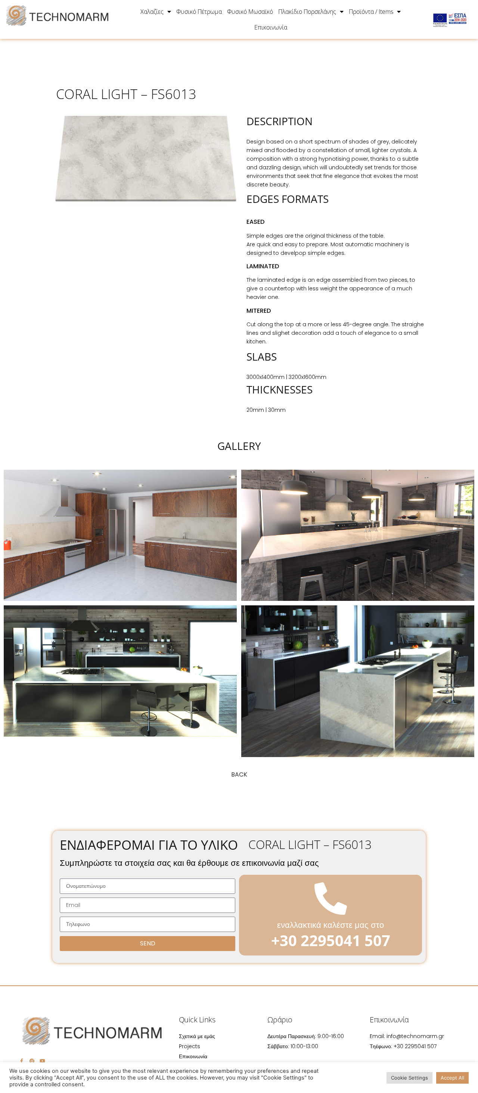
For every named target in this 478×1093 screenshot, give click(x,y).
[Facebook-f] (21, 1061)
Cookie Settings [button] (409, 1078)
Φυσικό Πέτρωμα (199, 11)
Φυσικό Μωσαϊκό (250, 11)
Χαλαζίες (152, 11)
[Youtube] (42, 1061)
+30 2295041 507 (330, 940)
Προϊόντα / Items (371, 11)
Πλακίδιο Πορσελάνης (307, 11)
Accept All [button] (452, 1078)
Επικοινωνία (270, 27)
